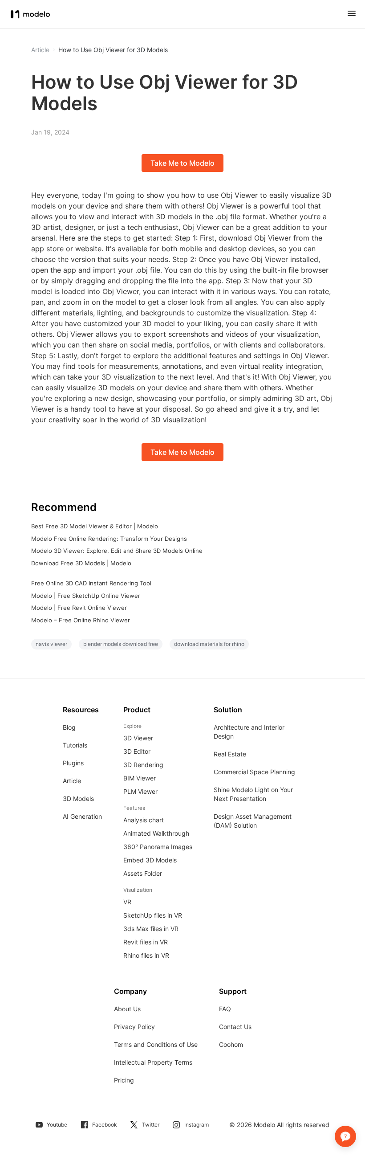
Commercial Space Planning (254, 772)
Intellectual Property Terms (153, 1062)
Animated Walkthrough (156, 833)
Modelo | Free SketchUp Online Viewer (85, 595)
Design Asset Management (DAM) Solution (253, 821)
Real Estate (230, 754)
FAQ (225, 1009)
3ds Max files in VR (150, 928)
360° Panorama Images (157, 846)
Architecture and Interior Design (249, 731)
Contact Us (235, 1026)
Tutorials (75, 745)
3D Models (78, 798)
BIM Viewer (139, 778)
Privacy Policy (134, 1026)
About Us (127, 1009)
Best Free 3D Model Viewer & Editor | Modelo (94, 526)
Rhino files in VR (146, 955)
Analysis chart (143, 820)
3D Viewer (138, 738)
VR (127, 902)
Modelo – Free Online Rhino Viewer (80, 620)
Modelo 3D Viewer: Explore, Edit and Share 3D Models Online (117, 550)
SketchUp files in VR (152, 915)
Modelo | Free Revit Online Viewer (79, 607)
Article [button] (40, 49)
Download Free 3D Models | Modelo (81, 563)
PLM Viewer (140, 791)
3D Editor (136, 751)
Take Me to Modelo (182, 163)
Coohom (231, 1044)
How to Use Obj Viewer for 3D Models (113, 49)
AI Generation (82, 816)
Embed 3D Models (150, 860)
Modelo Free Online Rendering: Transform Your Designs (109, 538)
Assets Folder (142, 873)
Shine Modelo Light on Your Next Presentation (253, 794)
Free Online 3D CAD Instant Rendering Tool (91, 583)
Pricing (124, 1080)
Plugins (73, 763)
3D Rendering (143, 764)
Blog (69, 727)
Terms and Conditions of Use (156, 1044)
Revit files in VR (145, 942)
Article (72, 780)
